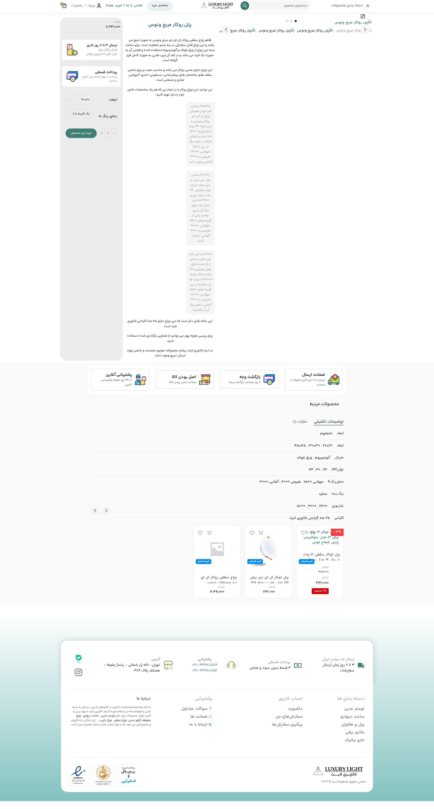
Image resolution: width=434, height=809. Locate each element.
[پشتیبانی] (231, 665)
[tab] (329, 422)
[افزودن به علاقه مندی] (303, 533)
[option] (296, 21)
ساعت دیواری (91, 716)
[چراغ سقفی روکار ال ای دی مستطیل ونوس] (217, 548)
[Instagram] (78, 672)
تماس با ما (134, 5)
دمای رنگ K (108, 116)
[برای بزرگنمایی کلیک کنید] (362, 16)
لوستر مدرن (108, 716)
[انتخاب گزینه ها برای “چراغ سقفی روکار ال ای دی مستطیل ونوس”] (209, 533)
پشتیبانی (205, 659)
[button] (365, 29)
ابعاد (113, 100)
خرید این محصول (81, 133)
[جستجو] (245, 5)
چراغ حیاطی (120, 720)
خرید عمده (114, 5)
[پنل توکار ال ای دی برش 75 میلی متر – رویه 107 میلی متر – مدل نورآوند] (268, 548)
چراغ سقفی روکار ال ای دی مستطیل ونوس (219, 580)
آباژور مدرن (134, 720)
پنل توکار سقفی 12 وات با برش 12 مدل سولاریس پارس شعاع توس (320, 560)
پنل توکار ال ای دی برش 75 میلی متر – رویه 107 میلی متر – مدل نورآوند (269, 582)
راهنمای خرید (160, 5)
